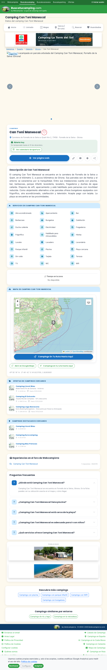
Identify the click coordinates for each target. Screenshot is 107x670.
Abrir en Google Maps (24, 366)
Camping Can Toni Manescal (55, 464)
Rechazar (13, 666)
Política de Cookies (12, 644)
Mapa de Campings (96, 648)
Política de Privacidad (13, 640)
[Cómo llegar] (87, 158)
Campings (10, 49)
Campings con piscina (28, 595)
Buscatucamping (27, 2)
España (20, 49)
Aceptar (38, 666)
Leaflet (67, 351)
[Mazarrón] (53, 571)
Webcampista (12, 2)
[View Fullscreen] (17, 311)
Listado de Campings (96, 632)
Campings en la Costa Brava (93, 640)
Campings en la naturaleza (65, 616)
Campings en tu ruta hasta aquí (55, 356)
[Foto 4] (55, 119)
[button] (10, 87)
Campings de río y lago (40, 616)
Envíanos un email (12, 632)
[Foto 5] (58, 119)
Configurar (26, 666)
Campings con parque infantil (54, 595)
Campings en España (96, 636)
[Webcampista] (57, 627)
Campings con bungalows (54, 600)
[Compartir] (94, 158)
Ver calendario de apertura (28, 150)
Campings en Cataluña (95, 644)
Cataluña (29, 49)
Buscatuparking (59, 2)
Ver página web (41, 158)
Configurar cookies (10, 648)
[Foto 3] (53, 119)
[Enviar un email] (80, 158)
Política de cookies (29, 661)
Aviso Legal (9, 636)
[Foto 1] (49, 119)
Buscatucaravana (43, 2)
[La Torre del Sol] (53, 39)
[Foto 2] (51, 119)
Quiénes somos (10, 651)
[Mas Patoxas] (53, 554)
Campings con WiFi (79, 595)
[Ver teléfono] (73, 158)
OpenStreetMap (78, 351)
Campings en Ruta (97, 651)
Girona (38, 49)
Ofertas (71, 2)
